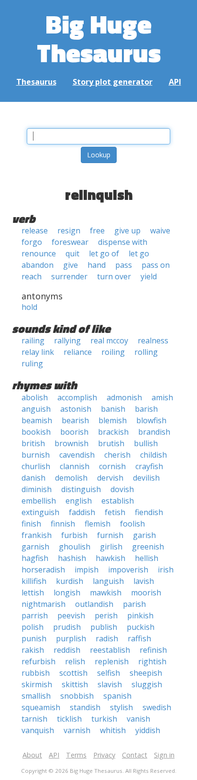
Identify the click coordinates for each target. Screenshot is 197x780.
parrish (35, 615)
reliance (78, 352)
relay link (38, 352)
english (79, 500)
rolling (146, 352)
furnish (110, 535)
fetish (115, 512)
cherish (117, 455)
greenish (148, 546)
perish (106, 615)
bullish (146, 443)
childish (153, 455)
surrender (69, 276)
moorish (146, 592)
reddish (67, 650)
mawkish (105, 592)
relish (75, 661)
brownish (71, 443)
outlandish (94, 604)
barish (146, 409)
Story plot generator (113, 82)
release (35, 230)
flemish (97, 523)
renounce (39, 253)
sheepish (146, 673)
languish (108, 581)
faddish (82, 512)
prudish (67, 627)
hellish (146, 558)
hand (97, 265)
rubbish (36, 673)
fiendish (149, 512)
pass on (156, 265)
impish (86, 569)
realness (153, 340)
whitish (113, 730)
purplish (71, 638)
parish (134, 604)
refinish (153, 650)
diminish (37, 489)
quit (72, 253)
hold (29, 307)
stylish (121, 707)
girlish (111, 546)
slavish (110, 684)
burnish (36, 455)
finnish (63, 523)
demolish (71, 477)
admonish (124, 397)
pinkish (140, 615)
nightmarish (44, 604)
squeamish (41, 707)
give (70, 265)
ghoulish (74, 546)
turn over (114, 276)
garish (144, 535)
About (32, 754)
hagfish (35, 558)
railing (33, 340)
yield (149, 276)
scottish (73, 673)
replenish (112, 661)
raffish (139, 638)
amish (162, 397)
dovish (122, 489)
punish (34, 638)
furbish (74, 535)
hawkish (110, 558)
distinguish (81, 489)
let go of (104, 253)
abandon (38, 265)
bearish (75, 420)
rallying (67, 340)
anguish (36, 409)
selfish (108, 673)
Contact (134, 754)
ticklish (69, 719)
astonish (75, 409)
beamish (37, 420)
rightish (152, 661)
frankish (37, 535)
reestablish (110, 650)
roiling (113, 352)
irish (166, 569)
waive (160, 230)
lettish (33, 592)
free (97, 230)
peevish (71, 615)
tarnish (34, 719)
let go (139, 253)
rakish (33, 650)
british (33, 443)
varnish (77, 730)
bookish (36, 432)
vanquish (38, 730)
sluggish (146, 684)
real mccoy (109, 340)
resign (68, 230)
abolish (35, 397)
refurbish (38, 661)
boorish (74, 432)
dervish (110, 477)
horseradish (43, 569)
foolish (132, 523)
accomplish (77, 397)
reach (32, 276)
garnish (35, 546)
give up (127, 230)
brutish (111, 443)
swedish (156, 707)
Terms (76, 754)
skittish (75, 684)
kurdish (69, 581)
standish (85, 707)
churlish (36, 466)
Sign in (164, 754)
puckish (140, 627)
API (175, 82)
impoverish (128, 569)
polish (33, 627)
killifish (34, 581)
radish (107, 638)
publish (103, 627)
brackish (113, 432)
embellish (39, 500)
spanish (117, 696)
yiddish (147, 730)
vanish (138, 719)
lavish (143, 581)
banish (113, 409)
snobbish (77, 696)
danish (33, 477)
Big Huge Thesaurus (99, 38)
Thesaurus (36, 82)
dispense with (122, 242)
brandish (154, 432)
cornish (112, 466)
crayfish (149, 466)
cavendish (77, 455)
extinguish (40, 512)
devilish (146, 477)
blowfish (151, 420)
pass (123, 265)
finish (31, 523)
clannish (74, 466)
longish (67, 592)
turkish (104, 719)
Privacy (104, 754)
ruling (32, 363)
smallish (36, 696)
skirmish (37, 684)
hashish (72, 558)
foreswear (70, 242)
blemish (112, 420)
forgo (32, 242)
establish (117, 500)
